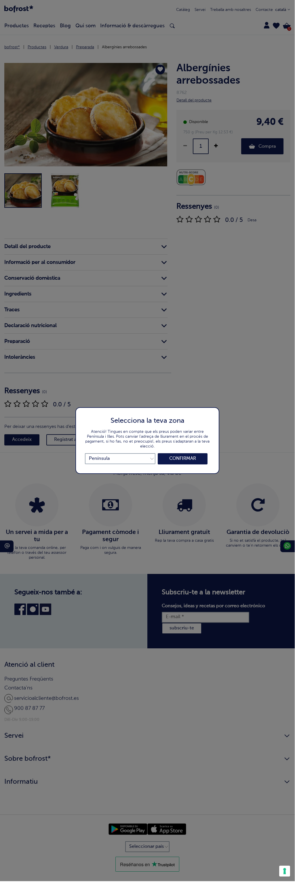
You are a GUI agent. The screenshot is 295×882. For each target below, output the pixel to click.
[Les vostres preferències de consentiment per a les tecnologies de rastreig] (284, 871)
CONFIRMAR (182, 458)
